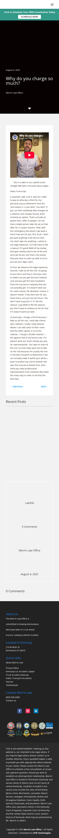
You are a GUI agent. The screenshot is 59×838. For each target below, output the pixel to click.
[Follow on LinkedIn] (36, 711)
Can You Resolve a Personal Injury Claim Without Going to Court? (28, 463)
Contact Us (11, 700)
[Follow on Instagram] (27, 711)
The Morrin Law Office (16, 618)
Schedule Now (29, 16)
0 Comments (29, 526)
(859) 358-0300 (13, 697)
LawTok (26, 472)
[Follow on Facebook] (19, 711)
